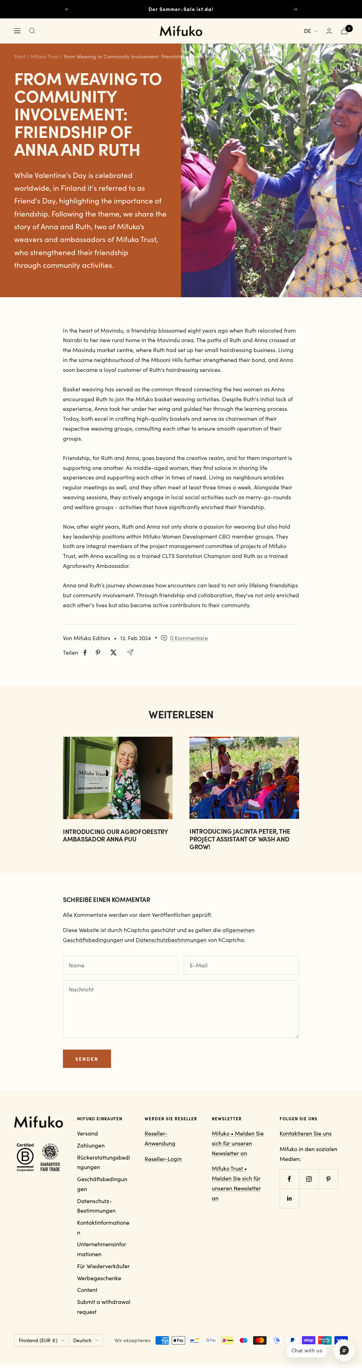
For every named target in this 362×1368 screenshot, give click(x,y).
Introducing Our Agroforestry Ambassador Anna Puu (115, 835)
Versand (87, 1133)
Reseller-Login (163, 1158)
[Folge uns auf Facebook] (289, 1179)
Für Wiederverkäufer (103, 1266)
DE (307, 30)
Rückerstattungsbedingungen (103, 1162)
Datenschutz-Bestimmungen (96, 1205)
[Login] (329, 31)
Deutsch (82, 1340)
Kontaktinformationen (103, 1227)
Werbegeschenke (99, 1278)
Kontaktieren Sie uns (306, 1133)
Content (87, 1289)
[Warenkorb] (344, 31)
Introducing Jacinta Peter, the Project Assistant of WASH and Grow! (239, 839)
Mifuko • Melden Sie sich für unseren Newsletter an (238, 1143)
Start (19, 56)
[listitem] (85, 653)
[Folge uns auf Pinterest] (328, 1179)
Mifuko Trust (45, 56)
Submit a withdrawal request (103, 1306)
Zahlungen (91, 1145)
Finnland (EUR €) (38, 1340)
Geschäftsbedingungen (102, 1183)
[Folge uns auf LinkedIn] (289, 1198)
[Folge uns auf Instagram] (309, 1179)
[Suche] (32, 31)
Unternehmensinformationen (101, 1249)
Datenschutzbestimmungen (171, 939)
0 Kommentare (189, 638)
